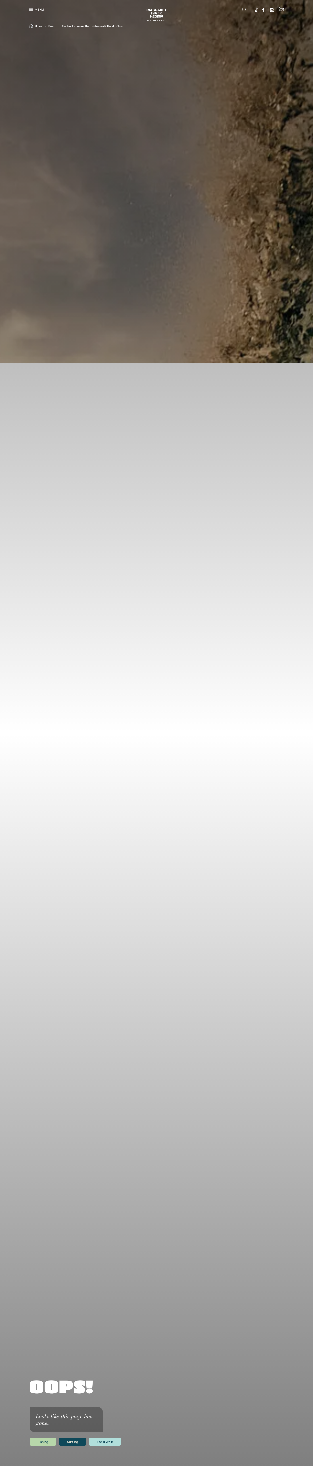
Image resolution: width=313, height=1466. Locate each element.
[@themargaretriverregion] (256, 10)
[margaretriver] (272, 10)
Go (195, 10)
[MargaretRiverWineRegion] (263, 10)
